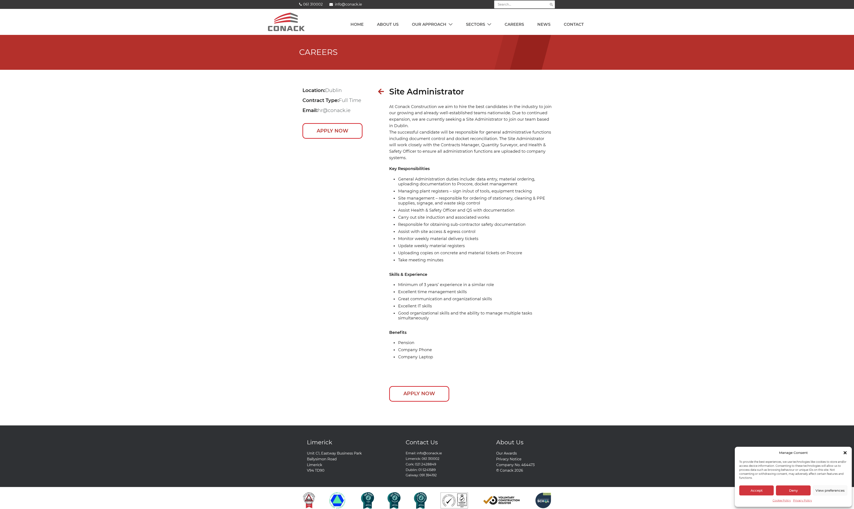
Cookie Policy (782, 500)
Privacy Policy (802, 500)
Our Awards (506, 453)
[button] (845, 453)
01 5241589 (427, 470)
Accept (757, 490)
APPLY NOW (332, 131)
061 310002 (313, 4)
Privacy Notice (509, 459)
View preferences (830, 490)
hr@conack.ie (334, 110)
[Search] (551, 4)
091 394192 (428, 475)
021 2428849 (425, 464)
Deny (793, 490)
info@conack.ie (348, 4)
